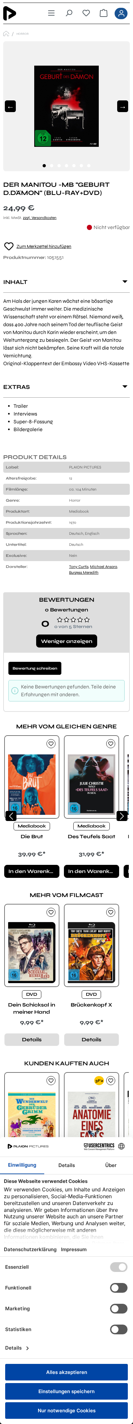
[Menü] (51, 13)
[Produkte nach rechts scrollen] (122, 816)
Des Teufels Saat (91, 836)
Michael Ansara (103, 566)
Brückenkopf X (91, 1005)
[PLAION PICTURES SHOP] (6, 33)
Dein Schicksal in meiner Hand (31, 1008)
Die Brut (32, 836)
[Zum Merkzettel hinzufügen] (51, 743)
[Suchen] (68, 13)
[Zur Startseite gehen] (19, 13)
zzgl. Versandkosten (39, 217)
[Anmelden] (121, 13)
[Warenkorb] (103, 13)
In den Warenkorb (33, 871)
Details (32, 1039)
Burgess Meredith (83, 572)
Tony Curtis (78, 566)
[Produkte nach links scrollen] (10, 816)
